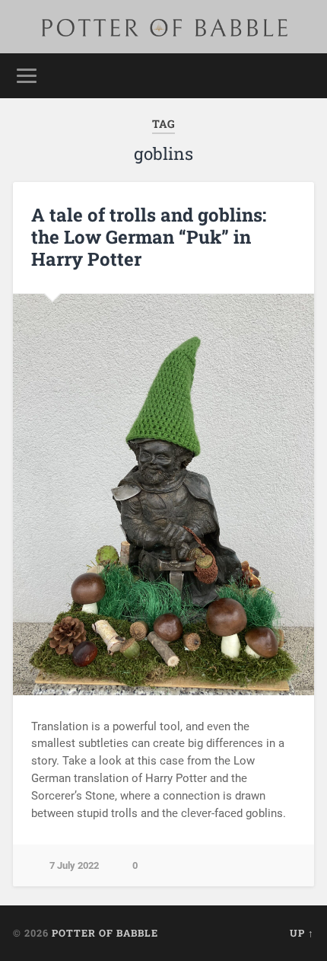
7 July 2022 (74, 865)
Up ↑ (302, 933)
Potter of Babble (105, 933)
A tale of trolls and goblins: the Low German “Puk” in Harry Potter (148, 237)
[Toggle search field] (302, 75)
